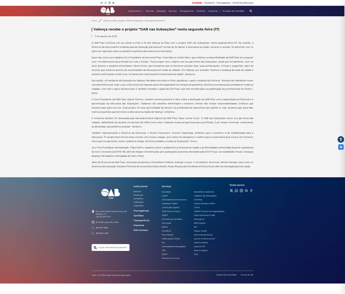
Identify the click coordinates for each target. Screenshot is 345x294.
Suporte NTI (199, 246)
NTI (195, 227)
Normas (150, 11)
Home (94, 21)
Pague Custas (200, 231)
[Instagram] (109, 3)
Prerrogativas (141, 210)
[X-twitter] (113, 3)
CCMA (197, 207)
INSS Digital (199, 223)
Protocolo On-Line (170, 258)
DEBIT (165, 215)
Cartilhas (200, 11)
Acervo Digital (201, 250)
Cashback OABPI (170, 203)
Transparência (186, 11)
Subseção (161, 11)
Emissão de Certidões (233, 11)
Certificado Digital (170, 207)
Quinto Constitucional (204, 238)
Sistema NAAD (201, 242)
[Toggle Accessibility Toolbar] (340, 139)
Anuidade (166, 192)
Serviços (173, 11)
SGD (196, 254)
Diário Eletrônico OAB (204, 215)
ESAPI (165, 254)
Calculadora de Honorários (174, 199)
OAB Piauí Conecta (171, 211)
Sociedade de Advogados (174, 246)
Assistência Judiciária (204, 192)
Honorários (199, 219)
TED (164, 250)
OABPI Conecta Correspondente (209, 211)
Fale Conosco (141, 230)
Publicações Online (171, 238)
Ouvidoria (166, 231)
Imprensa (213, 11)
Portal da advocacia (203, 235)
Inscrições (166, 223)
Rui (163, 242)
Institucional (134, 11)
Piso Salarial (167, 235)
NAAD (165, 227)
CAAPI (165, 196)
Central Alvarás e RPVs (204, 203)
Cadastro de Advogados (205, 196)
